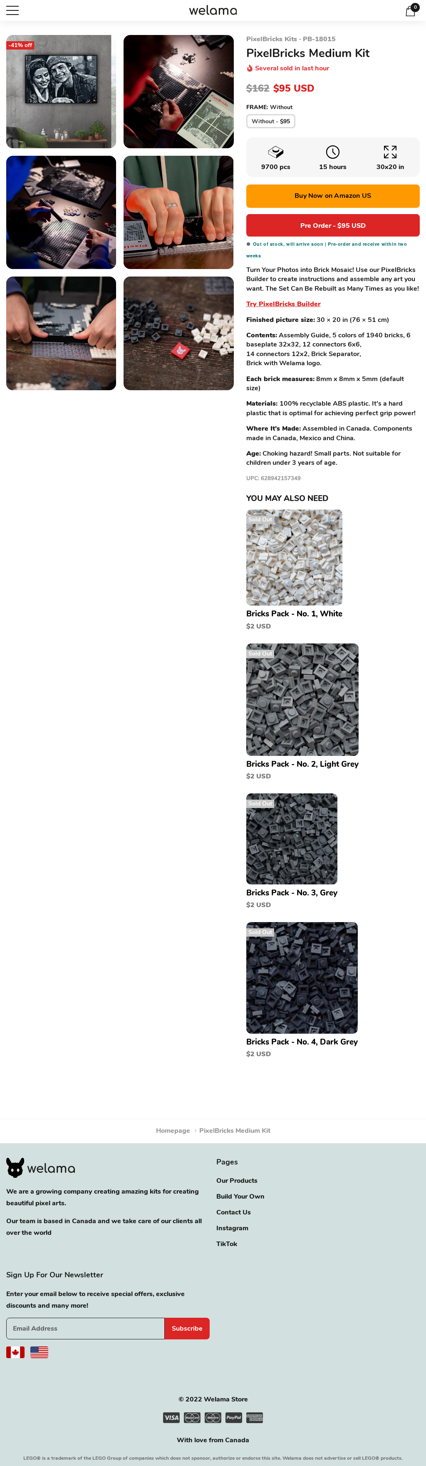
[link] (294, 557)
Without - (271, 121)
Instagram (232, 1228)
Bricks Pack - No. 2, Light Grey (302, 764)
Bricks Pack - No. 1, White (294, 614)
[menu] (12, 10)
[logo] (213, 11)
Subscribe (187, 1328)
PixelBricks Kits (271, 39)
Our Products (237, 1180)
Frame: (269, 107)
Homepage (173, 1130)
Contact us (233, 1212)
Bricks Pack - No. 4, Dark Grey (302, 1042)
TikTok (226, 1244)
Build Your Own (240, 1196)
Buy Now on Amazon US (333, 195)
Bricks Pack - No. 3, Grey (291, 893)
